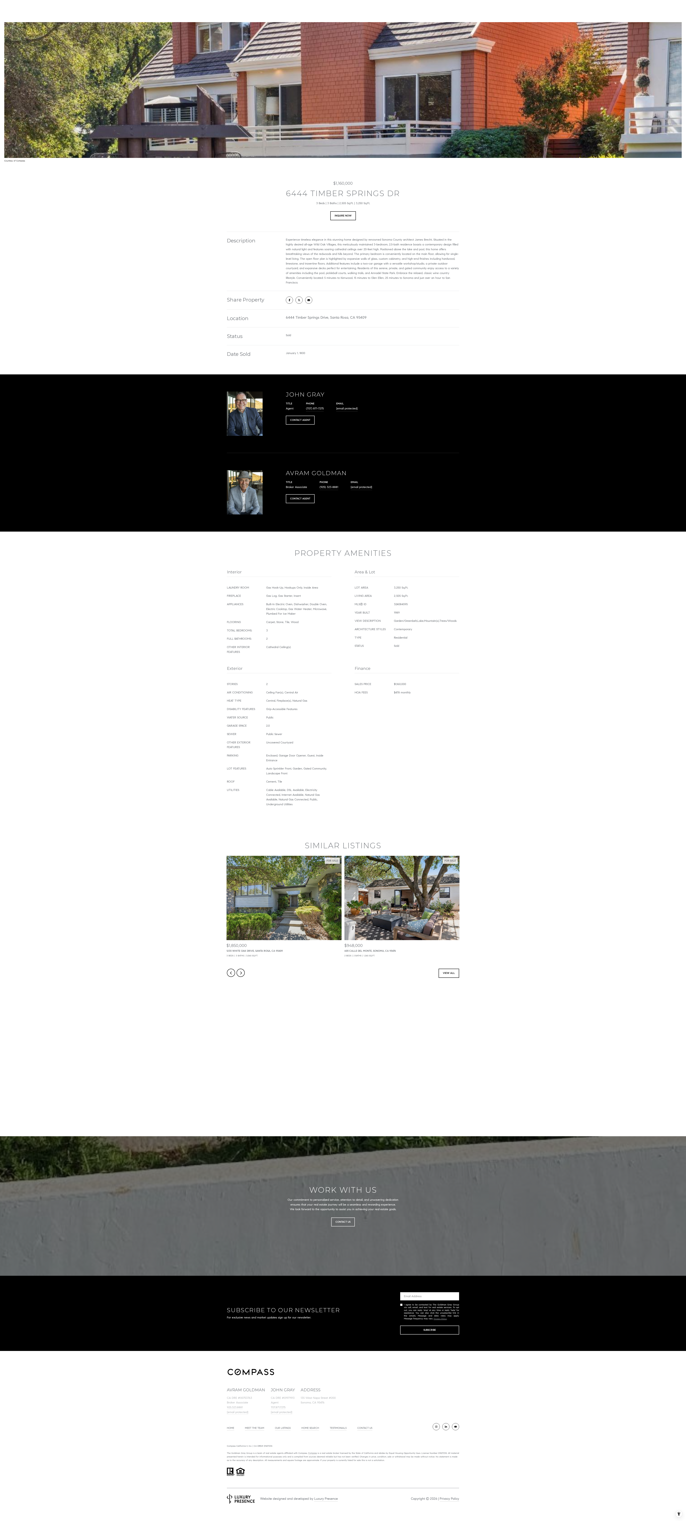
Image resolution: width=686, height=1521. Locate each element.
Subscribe (429, 1329)
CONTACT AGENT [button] (300, 420)
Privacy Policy (440, 1318)
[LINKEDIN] (445, 1426)
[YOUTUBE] (455, 1426)
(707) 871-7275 (315, 408)
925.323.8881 (235, 1407)
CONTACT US (364, 1428)
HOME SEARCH (310, 1428)
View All (449, 973)
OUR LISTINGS (283, 1428)
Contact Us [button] (343, 1221)
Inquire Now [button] (343, 215)
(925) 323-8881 (329, 487)
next (241, 973)
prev (231, 973)
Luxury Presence (326, 1499)
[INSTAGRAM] (436, 1426)
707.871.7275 (278, 1407)
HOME (230, 1428)
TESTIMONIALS (338, 1428)
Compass (312, 1453)
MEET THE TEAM (254, 1428)
